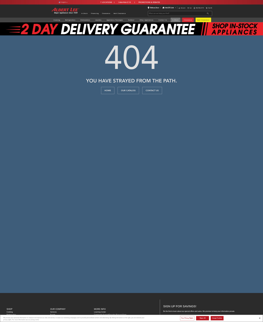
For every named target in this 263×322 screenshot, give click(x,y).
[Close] (259, 318)
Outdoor (131, 20)
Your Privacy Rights (187, 318)
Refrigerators (70, 20)
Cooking (57, 20)
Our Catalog (128, 90)
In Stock (84, 13)
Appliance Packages (115, 20)
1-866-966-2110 (124, 2)
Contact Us (163, 20)
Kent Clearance (120, 13)
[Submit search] (208, 13)
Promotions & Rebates (149, 2)
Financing (95, 13)
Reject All (202, 318)
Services (53, 312)
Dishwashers (85, 20)
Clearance (106, 13)
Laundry (98, 20)
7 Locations (106, 2)
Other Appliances (146, 20)
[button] (63, 2)
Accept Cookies (217, 318)
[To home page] (65, 11)
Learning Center (100, 312)
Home (107, 90)
